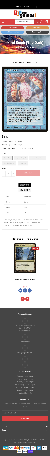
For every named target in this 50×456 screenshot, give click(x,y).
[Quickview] (20, 290)
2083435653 (25, 341)
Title (4, 153)
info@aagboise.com (25, 352)
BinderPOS (32, 442)
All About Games (25, 47)
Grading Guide (27, 148)
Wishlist (26, 6)
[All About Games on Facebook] (23, 2)
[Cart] (46, 21)
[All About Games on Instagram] (27, 2)
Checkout (18, 6)
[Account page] (42, 21)
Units (4, 169)
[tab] (24, 185)
